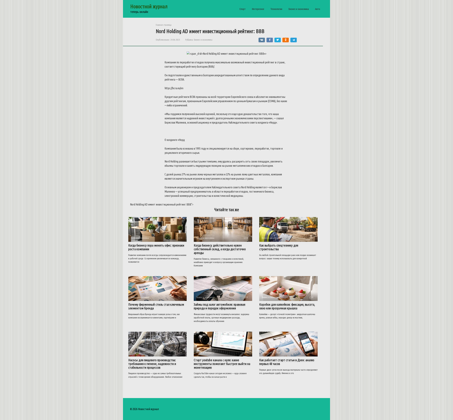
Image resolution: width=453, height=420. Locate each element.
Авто (317, 8)
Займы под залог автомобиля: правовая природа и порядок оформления (219, 306)
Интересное (258, 8)
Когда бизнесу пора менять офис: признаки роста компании (156, 247)
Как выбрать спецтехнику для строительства (278, 247)
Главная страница (163, 25)
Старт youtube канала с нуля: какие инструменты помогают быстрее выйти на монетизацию (222, 363)
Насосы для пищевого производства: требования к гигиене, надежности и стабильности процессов (152, 363)
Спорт (242, 8)
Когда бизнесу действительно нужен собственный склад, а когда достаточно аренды (220, 249)
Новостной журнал (149, 6)
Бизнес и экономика (298, 8)
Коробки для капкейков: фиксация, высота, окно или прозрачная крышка (287, 306)
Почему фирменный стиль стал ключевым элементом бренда (156, 306)
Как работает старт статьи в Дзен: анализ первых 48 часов (286, 362)
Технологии (276, 8)
